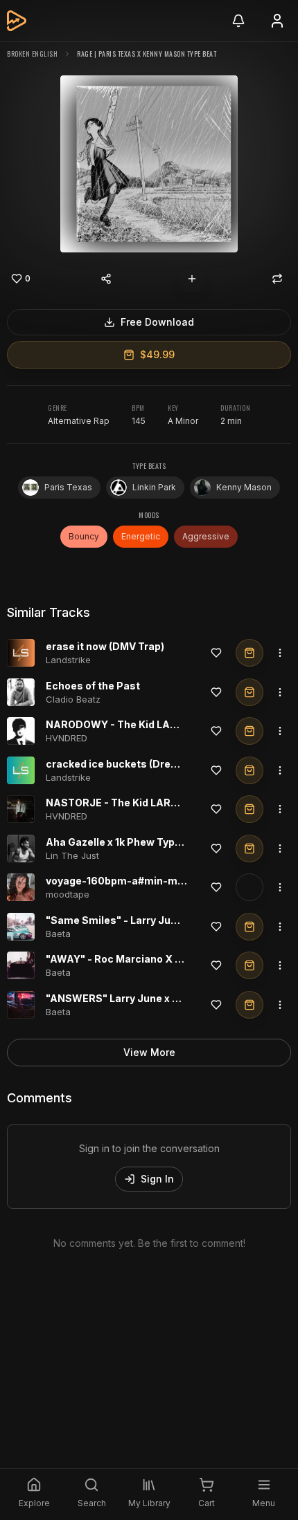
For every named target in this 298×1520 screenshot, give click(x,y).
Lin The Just (72, 855)
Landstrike (68, 659)
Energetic (140, 536)
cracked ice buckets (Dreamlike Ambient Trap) (161, 764)
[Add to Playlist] (192, 279)
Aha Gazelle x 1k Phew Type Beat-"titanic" (150, 842)
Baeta (58, 933)
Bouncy (84, 536)
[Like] (216, 653)
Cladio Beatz (73, 699)
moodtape (67, 894)
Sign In (157, 1179)
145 (139, 421)
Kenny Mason (244, 487)
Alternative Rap (78, 421)
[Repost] (277, 279)
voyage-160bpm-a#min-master (125, 881)
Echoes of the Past (93, 686)
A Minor (183, 421)
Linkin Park (154, 487)
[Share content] (106, 279)
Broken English (32, 53)
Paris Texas (68, 487)
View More (149, 1052)
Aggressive (205, 536)
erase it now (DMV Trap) (105, 646)
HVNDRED (66, 737)
